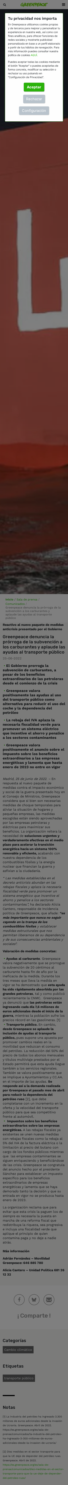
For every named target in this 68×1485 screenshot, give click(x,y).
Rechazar (34, 99)
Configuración (34, 110)
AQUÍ (34, 55)
